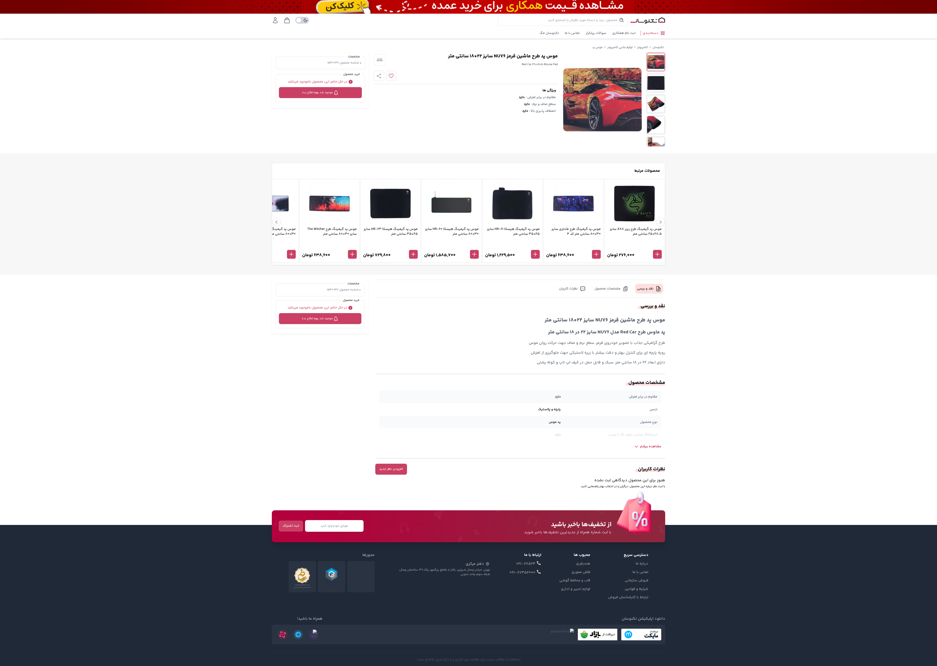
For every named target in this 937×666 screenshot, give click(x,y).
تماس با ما (572, 33)
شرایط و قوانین (636, 589)
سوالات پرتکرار (596, 33)
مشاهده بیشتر (650, 446)
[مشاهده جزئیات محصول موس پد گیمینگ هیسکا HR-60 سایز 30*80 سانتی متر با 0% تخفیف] (451, 246)
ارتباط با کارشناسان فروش (628, 597)
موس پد (597, 47)
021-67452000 (522, 573)
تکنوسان (658, 47)
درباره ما (642, 563)
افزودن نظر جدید (391, 469)
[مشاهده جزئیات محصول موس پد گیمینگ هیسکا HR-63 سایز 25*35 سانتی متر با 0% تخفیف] (390, 246)
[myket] (641, 634)
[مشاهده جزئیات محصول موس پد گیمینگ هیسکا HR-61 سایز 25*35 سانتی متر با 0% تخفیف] (512, 246)
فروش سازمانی (636, 580)
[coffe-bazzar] (597, 634)
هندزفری (583, 563)
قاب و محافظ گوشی (574, 580)
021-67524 (525, 564)
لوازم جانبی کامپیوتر (619, 47)
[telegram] (298, 634)
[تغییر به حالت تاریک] (302, 20)
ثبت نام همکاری (624, 33)
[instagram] (314, 634)
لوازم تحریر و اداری (575, 589)
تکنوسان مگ (549, 33)
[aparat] (282, 634)
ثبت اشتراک (291, 526)
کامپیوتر (642, 47)
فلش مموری (580, 572)
